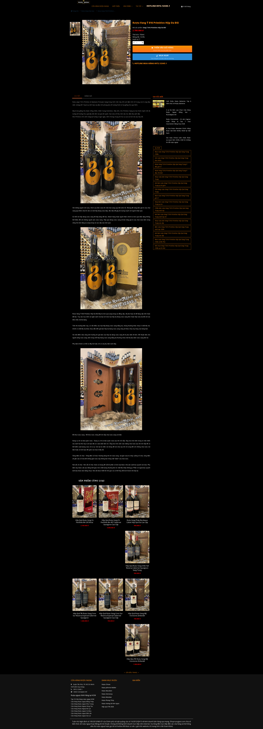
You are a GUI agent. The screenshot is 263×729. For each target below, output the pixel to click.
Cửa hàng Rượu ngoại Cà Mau (81, 711)
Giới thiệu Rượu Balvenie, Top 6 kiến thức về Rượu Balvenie (178, 102)
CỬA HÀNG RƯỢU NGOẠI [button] (100, 6)
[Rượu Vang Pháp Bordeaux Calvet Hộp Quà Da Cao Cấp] (137, 501)
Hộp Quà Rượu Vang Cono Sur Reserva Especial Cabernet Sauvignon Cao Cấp (111, 615)
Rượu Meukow (107, 697)
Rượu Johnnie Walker (109, 688)
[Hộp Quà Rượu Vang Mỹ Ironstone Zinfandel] (137, 595)
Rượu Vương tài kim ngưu (110, 703)
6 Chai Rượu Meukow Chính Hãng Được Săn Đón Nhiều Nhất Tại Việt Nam (178, 130)
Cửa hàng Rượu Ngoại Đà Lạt (81, 709)
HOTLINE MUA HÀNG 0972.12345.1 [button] (150, 63)
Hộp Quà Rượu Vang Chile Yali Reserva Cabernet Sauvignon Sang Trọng (137, 568)
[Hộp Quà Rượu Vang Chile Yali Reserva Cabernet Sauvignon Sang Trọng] (137, 547)
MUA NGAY (162, 56)
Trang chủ (75, 11)
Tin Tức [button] (139, 6)
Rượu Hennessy (107, 694)
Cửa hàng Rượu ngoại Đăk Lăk (81, 713)
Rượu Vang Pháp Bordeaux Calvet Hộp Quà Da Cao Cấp (137, 521)
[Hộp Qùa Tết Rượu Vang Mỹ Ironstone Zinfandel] (137, 640)
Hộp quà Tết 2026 (108, 707)
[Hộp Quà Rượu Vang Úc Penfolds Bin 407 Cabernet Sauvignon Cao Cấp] (111, 501)
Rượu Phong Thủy (108, 700)
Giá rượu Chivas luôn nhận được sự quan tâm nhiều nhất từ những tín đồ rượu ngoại (178, 140)
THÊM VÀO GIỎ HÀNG (163, 48)
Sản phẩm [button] (127, 6)
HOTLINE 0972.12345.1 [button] (158, 6)
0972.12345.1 (77, 689)
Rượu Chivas (106, 684)
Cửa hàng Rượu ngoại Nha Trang (82, 704)
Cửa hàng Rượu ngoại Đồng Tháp (82, 702)
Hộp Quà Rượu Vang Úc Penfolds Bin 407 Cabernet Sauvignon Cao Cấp (111, 522)
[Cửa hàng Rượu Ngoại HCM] (83, 2)
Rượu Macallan (107, 691)
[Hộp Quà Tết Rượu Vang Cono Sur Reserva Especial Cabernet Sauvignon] (84, 595)
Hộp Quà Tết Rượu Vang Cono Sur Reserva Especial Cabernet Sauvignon (84, 615)
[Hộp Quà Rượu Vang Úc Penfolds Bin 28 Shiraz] (84, 501)
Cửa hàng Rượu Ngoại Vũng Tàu (82, 706)
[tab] (77, 96)
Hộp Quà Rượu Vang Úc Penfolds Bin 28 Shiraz (84, 521)
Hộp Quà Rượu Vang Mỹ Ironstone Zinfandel (137, 614)
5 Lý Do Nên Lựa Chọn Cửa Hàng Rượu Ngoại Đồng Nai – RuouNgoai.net (178, 112)
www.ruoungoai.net (80, 692)
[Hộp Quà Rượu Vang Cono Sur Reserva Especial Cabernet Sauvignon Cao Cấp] (111, 595)
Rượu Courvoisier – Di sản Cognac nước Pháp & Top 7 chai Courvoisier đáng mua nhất (178, 121)
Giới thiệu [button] (116, 6)
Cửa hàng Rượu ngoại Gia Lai (81, 716)
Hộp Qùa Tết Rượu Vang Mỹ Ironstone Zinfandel (137, 660)
